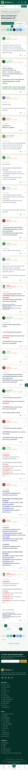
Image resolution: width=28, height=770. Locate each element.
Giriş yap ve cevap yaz (7, 23)
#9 (25, 248)
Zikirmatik (5, 726)
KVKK (4, 747)
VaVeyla (8, 97)
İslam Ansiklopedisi (7, 724)
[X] (5, 677)
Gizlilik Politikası (7, 749)
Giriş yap (11, 643)
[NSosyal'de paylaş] (17, 29)
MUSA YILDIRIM (10, 135)
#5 (25, 141)
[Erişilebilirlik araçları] (26, 385)
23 (22, 26)
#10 (25, 263)
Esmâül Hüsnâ (17, 11)
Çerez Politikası (6, 751)
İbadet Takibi (6, 734)
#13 (25, 356)
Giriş (19, 6)
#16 (25, 426)
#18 (25, 489)
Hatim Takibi (6, 703)
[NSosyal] (12, 677)
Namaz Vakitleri (6, 687)
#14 (25, 372)
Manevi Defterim (7, 701)
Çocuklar (5, 705)
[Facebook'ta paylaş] (20, 29)
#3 (25, 102)
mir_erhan (8, 61)
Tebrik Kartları (6, 707)
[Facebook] (2, 677)
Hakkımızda (5, 743)
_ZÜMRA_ (8, 37)
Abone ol (23, 661)
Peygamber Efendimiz (8, 714)
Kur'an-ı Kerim (6, 685)
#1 (25, 43)
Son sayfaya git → (19, 23)
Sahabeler (5, 716)
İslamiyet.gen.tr (5, 11)
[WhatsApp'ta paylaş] (8, 29)
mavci (7, 285)
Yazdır (5, 33)
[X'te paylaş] (14, 29)
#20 (25, 579)
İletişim (4, 745)
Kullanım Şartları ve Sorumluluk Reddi (12, 753)
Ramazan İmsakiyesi (8, 699)
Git (20, 629)
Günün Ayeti (6, 732)
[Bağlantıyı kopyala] (23, 29)
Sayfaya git (8, 629)
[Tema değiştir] (22, 2)
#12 (25, 322)
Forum (2, 6)
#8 (25, 225)
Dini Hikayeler (6, 720)
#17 (25, 452)
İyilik (4, 730)
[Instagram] (8, 677)
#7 (25, 192)
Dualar (4, 689)
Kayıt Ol (24, 6)
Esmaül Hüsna (6, 691)
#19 (25, 525)
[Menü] (25, 2)
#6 (25, 162)
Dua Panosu (6, 728)
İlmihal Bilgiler (6, 718)
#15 (25, 395)
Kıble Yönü (5, 695)
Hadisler (5, 693)
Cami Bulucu (6, 736)
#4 (25, 123)
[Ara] (18, 2)
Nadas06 (8, 118)
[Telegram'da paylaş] (11, 29)
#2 (25, 66)
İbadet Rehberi (6, 697)
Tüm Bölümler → (7, 722)
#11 (25, 291)
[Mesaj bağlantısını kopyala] (25, 55)
